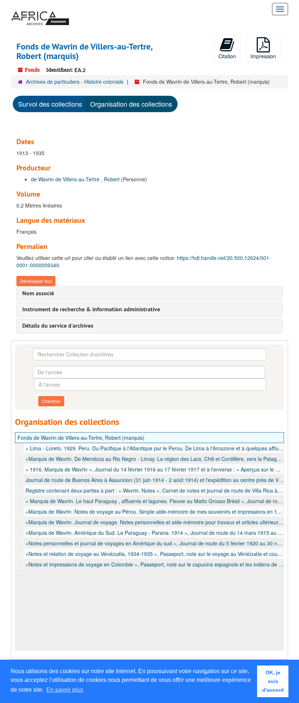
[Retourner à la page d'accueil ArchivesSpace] (40, 9)
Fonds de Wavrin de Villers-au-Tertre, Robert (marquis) (81, 437)
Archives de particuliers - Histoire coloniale (75, 81)
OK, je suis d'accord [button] (273, 681)
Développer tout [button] (36, 281)
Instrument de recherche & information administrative (91, 309)
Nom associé (38, 293)
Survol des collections (50, 103)
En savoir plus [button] (64, 690)
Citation (227, 56)
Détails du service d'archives (57, 325)
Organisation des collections (131, 103)
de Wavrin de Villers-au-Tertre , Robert (75, 179)
